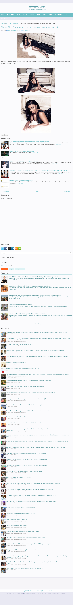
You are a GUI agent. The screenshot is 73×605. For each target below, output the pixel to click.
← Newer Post (5, 191)
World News (58, 14)
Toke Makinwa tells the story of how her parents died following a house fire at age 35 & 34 (33, 277)
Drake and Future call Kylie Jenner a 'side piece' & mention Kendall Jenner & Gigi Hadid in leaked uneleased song (37, 356)
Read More (58, 144)
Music (38, 14)
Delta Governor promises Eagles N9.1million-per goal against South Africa (26, 459)
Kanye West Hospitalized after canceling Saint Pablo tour (24, 161)
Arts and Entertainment (12, 23)
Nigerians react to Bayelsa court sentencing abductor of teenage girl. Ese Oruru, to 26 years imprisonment (35, 350)
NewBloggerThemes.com (60, 593)
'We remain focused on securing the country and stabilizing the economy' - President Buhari (31, 495)
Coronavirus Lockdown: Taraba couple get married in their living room (25, 386)
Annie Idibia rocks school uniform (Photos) (20, 304)
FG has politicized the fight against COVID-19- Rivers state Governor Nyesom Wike (28, 380)
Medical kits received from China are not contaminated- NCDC (23, 368)
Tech (65, 14)
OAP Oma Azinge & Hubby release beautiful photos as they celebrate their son (29, 141)
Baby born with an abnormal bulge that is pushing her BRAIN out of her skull (27, 465)
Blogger (40, 324)
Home (2, 14)
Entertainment (11, 14)
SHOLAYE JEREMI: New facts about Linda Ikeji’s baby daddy (22, 531)
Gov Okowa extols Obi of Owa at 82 (16, 417)
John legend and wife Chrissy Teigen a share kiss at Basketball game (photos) (27, 398)
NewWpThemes (16, 593)
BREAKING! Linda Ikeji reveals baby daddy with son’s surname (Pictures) (25, 537)
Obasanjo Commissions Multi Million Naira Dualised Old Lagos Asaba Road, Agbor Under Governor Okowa (35, 447)
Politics (25, 14)
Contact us (4, 18)
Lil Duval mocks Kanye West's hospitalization (21, 180)
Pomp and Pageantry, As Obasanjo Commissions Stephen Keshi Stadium (26, 453)
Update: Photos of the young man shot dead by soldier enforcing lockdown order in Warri (30, 392)
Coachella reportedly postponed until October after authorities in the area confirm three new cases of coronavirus (37, 411)
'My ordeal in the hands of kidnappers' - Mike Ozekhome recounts (27, 314)
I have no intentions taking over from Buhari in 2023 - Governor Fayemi (25, 423)
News (18, 14)
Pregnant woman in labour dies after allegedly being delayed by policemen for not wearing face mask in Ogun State (37, 332)
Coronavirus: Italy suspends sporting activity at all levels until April (24, 405)
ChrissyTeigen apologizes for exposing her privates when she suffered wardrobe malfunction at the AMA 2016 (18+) (39, 170)
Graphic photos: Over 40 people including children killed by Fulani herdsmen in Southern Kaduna (35, 295)
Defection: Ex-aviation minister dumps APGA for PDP (20, 513)
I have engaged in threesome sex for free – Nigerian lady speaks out (25, 568)
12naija (51, 591)
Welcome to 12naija (37, 6)
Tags (11, 269)
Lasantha (32, 593)
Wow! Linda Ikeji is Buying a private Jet (16, 519)
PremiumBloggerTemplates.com (44, 593)
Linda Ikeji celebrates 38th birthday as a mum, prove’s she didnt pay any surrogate (28, 543)
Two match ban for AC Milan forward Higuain (18, 477)
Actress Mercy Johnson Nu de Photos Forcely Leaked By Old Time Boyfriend (29, 286)
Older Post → (67, 191)
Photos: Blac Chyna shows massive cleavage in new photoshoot (29, 27)
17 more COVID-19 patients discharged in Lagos (19, 344)
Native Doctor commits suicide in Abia (16, 362)
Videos (44, 14)
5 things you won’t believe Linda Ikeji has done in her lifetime (22, 550)
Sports (32, 14)
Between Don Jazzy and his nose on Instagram (22, 151)
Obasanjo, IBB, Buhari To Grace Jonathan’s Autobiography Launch (24, 471)
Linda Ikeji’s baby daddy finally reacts (16, 525)
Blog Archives (20, 269)
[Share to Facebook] (7, 135)
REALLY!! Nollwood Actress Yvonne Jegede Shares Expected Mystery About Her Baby (29, 489)
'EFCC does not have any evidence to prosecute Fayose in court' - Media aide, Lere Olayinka (31, 501)
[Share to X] (5, 135)
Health (50, 14)
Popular (4, 269)
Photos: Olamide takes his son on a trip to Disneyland (20, 507)
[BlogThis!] (4, 135)
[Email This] (2, 135)
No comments (27, 30)
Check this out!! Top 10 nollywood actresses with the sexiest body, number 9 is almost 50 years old (33, 483)
